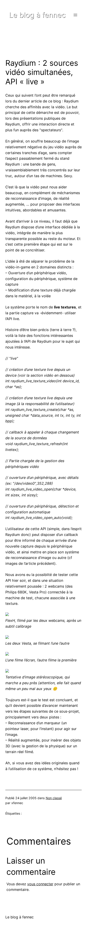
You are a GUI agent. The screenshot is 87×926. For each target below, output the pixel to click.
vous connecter (40, 884)
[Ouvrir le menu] (75, 15)
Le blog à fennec (37, 15)
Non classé (54, 798)
